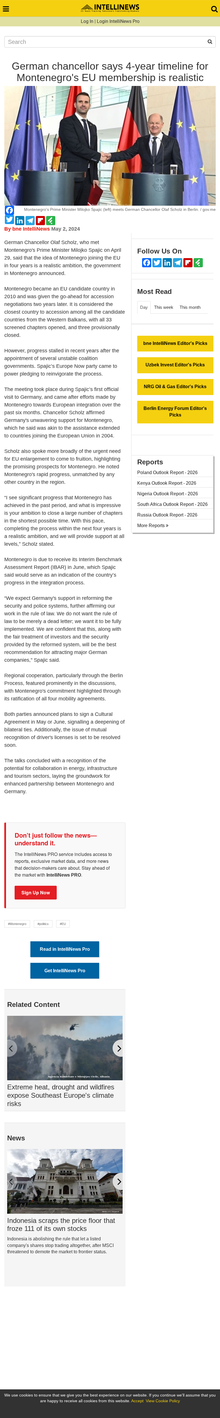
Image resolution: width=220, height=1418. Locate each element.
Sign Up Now (35, 892)
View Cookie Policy (163, 1401)
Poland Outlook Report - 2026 (167, 472)
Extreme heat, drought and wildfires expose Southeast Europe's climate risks (60, 1095)
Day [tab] (144, 307)
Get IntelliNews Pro (64, 970)
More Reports (151, 525)
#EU (63, 924)
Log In (87, 21)
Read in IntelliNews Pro (65, 949)
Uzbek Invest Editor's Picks (175, 364)
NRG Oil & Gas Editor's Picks (175, 386)
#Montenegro (17, 924)
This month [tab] (190, 307)
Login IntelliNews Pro (118, 21)
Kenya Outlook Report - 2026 (166, 483)
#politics (43, 924)
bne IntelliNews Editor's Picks (175, 343)
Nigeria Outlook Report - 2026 (167, 493)
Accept (137, 1401)
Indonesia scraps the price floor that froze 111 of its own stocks (61, 1225)
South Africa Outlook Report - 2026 (172, 504)
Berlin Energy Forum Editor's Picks (175, 411)
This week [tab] (163, 307)
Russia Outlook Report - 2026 (167, 514)
